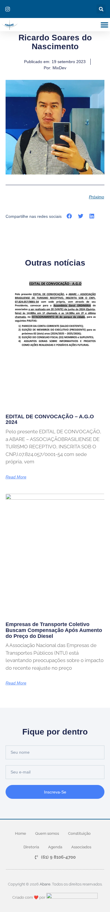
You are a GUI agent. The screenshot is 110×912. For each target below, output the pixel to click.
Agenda (55, 847)
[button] (101, 9)
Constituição (79, 833)
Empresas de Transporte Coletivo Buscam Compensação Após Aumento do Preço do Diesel (54, 630)
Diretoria (31, 847)
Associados (81, 847)
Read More (16, 477)
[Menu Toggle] (104, 25)
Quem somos (47, 833)
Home (20, 833)
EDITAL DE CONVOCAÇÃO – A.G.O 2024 (50, 419)
